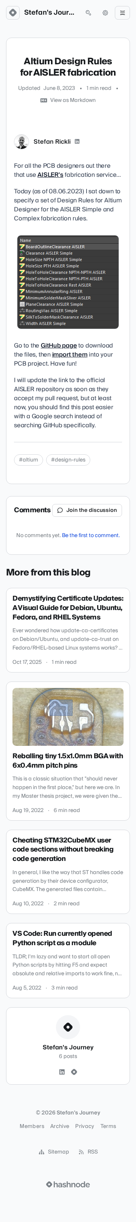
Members (32, 1126)
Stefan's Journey (50, 13)
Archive (59, 1126)
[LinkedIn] (77, 142)
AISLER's (50, 175)
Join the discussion (91, 510)
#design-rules (68, 460)
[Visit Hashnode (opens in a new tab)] (68, 1184)
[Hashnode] (74, 1072)
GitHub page (59, 345)
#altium (28, 460)
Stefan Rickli (52, 141)
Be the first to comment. (91, 535)
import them (70, 354)
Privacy (84, 1126)
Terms (108, 1126)
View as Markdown (73, 100)
